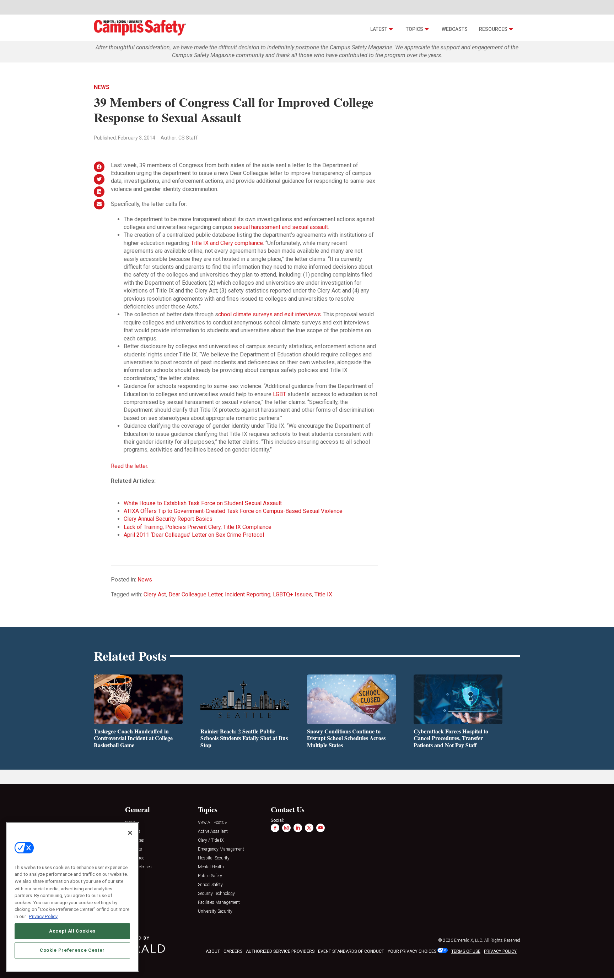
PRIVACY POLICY (500, 951)
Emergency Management (221, 849)
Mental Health (211, 867)
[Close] (130, 833)
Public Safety (210, 876)
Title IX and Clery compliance (227, 243)
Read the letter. (129, 466)
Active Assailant (213, 831)
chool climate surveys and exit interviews (269, 314)
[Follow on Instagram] (286, 828)
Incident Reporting (247, 594)
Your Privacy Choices (412, 951)
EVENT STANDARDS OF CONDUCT (351, 951)
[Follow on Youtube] (320, 828)
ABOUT (213, 951)
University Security (215, 911)
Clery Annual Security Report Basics (168, 518)
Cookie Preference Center (72, 950)
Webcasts (455, 29)
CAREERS (232, 951)
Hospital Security (214, 858)
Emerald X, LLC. (468, 940)
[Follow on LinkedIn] (297, 828)
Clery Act (155, 594)
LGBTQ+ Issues (292, 594)
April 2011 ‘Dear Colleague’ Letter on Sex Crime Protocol (194, 534)
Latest (378, 29)
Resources (493, 29)
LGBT (279, 394)
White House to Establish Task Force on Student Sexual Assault (203, 503)
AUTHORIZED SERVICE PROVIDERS (280, 951)
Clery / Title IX (210, 840)
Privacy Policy (43, 916)
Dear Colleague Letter (195, 594)
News (101, 87)
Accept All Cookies (72, 931)
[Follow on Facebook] (275, 828)
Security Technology (216, 893)
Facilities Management (219, 902)
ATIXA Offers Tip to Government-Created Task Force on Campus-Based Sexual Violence (233, 511)
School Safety (210, 885)
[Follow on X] (309, 828)
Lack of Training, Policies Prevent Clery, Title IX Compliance (197, 527)
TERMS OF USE (465, 951)
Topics (414, 29)
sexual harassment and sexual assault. (281, 227)
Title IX (323, 594)
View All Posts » (212, 822)
